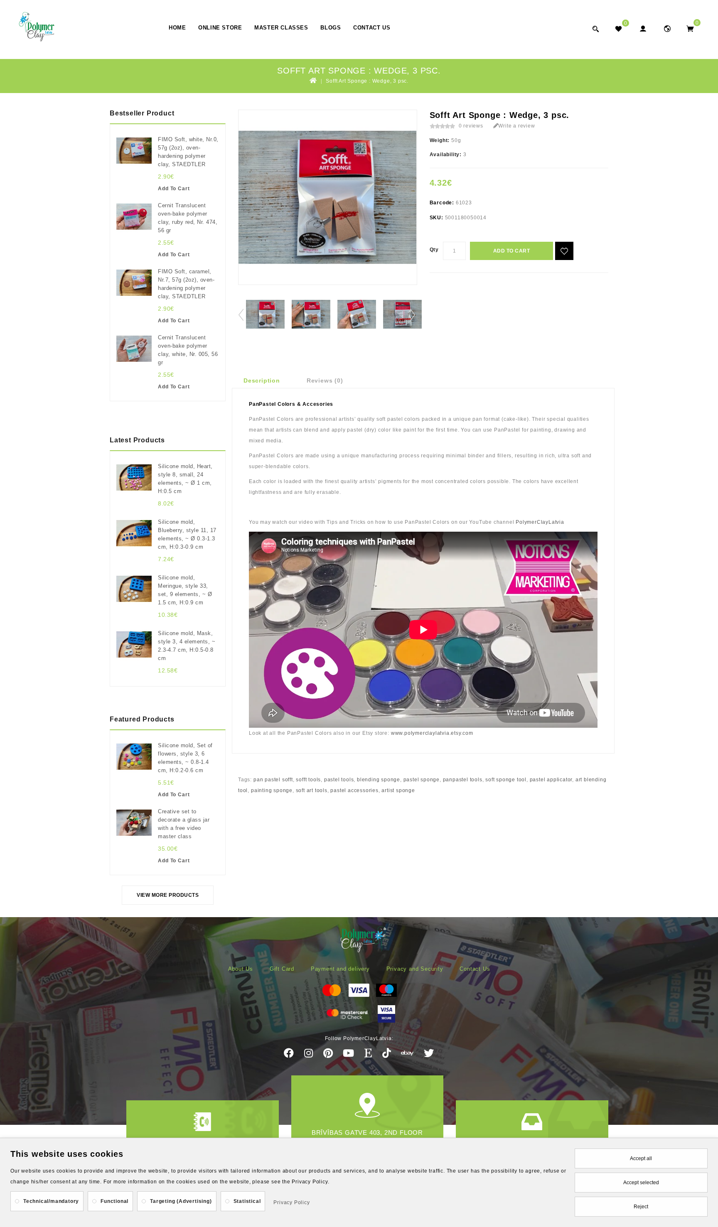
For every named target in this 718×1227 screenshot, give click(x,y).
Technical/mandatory (51, 1201)
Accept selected (641, 1182)
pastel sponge (421, 780)
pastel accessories (354, 790)
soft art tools (311, 790)
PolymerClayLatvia (540, 522)
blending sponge (378, 780)
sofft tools (308, 780)
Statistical (247, 1201)
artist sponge (398, 790)
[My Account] (642, 28)
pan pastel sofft (273, 780)
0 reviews (471, 126)
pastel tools (339, 780)
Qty (434, 250)
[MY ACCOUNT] (667, 28)
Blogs (330, 28)
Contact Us (371, 28)
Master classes (281, 28)
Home (177, 28)
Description (261, 380)
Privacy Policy (291, 1202)
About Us (240, 969)
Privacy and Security (414, 969)
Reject (641, 1207)
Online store (220, 28)
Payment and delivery (340, 969)
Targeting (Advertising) (180, 1201)
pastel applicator (551, 780)
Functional (114, 1201)
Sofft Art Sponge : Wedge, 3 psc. (367, 81)
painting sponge (272, 790)
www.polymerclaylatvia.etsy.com (432, 733)
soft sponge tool (505, 780)
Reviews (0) (325, 380)
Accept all (641, 1158)
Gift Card (282, 969)
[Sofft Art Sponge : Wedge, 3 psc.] (265, 314)
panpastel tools (462, 780)
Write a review (516, 126)
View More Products (168, 895)
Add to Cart (511, 251)
